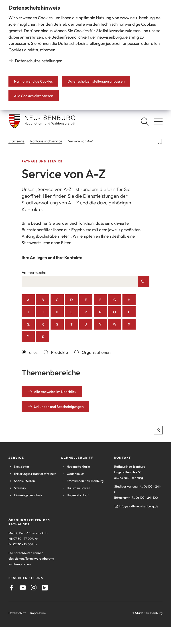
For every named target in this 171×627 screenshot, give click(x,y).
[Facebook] (11, 587)
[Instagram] (34, 587)
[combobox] (80, 281)
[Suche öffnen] (144, 121)
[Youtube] (23, 587)
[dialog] (85, 55)
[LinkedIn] (45, 587)
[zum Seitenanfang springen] (158, 430)
